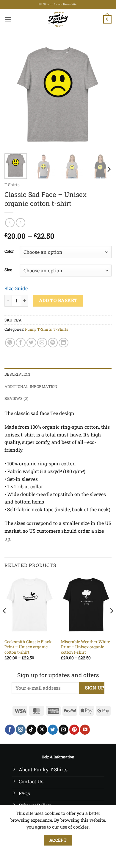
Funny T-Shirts (38, 329)
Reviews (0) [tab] (16, 398)
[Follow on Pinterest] (74, 730)
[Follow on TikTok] (31, 730)
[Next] (102, 95)
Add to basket (58, 300)
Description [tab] (17, 374)
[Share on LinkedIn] (63, 343)
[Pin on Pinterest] (53, 343)
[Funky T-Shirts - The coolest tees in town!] (58, 19)
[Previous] (14, 95)
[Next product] (9, 222)
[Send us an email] (63, 730)
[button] (8, 19)
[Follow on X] (42, 730)
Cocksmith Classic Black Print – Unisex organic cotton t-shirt (28, 647)
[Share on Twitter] (31, 343)
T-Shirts (12, 184)
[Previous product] (20, 222)
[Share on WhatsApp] (10, 343)
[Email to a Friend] (42, 343)
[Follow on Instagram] (21, 730)
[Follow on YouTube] (85, 730)
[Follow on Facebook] (10, 730)
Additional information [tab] (31, 386)
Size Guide (16, 288)
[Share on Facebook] (21, 343)
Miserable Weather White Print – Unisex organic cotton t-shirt (85, 647)
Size (8, 270)
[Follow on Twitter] (53, 730)
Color (9, 251)
